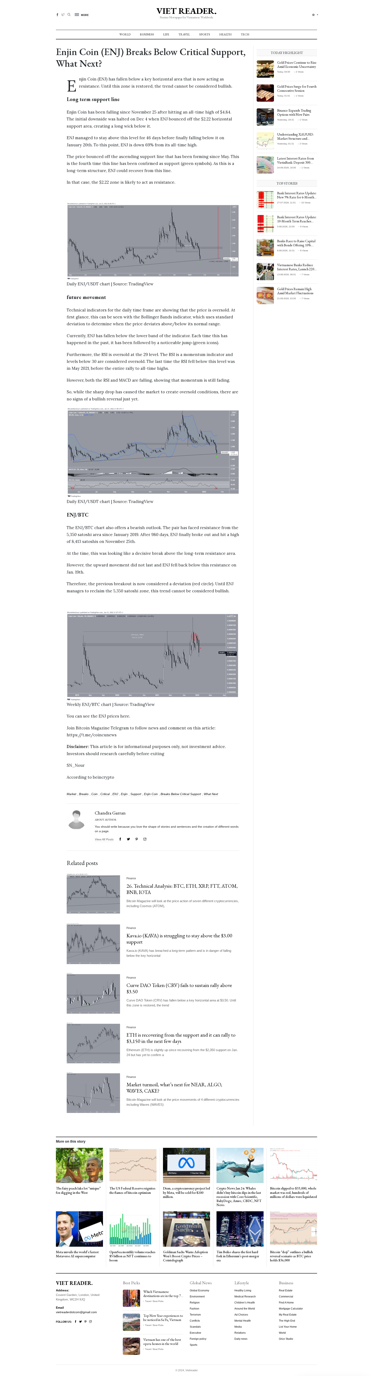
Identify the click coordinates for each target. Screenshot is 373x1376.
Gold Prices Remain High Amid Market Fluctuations (295, 291)
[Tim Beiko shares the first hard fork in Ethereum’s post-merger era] (240, 1228)
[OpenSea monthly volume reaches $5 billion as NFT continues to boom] (132, 1228)
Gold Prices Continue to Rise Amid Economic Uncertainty (296, 64)
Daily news (240, 1338)
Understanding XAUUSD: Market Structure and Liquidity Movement (295, 138)
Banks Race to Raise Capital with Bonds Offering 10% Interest (296, 245)
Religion (195, 1302)
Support (135, 794)
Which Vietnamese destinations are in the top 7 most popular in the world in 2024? (162, 1297)
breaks (84, 794)
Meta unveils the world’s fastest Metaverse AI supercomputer (77, 1254)
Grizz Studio (286, 1338)
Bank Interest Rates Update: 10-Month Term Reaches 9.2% (296, 221)
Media (238, 1326)
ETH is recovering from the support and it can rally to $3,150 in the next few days (180, 1037)
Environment (197, 1296)
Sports (204, 34)
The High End (287, 1320)
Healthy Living (242, 1290)
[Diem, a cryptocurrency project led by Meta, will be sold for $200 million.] (186, 1165)
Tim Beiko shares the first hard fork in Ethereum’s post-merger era (238, 1256)
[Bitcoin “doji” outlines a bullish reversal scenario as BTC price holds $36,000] (293, 1228)
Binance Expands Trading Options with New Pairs (294, 112)
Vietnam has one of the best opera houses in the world (162, 1341)
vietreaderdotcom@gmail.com (76, 1312)
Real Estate (285, 1290)
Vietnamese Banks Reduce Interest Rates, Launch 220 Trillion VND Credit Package (297, 269)
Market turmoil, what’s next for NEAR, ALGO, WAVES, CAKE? (174, 1087)
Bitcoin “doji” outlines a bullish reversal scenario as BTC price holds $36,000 (291, 1256)
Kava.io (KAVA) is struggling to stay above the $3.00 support (179, 938)
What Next (211, 794)
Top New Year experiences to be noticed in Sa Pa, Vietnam (163, 1317)
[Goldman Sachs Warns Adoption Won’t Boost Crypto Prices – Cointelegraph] (186, 1228)
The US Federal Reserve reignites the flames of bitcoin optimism (132, 1190)
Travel (184, 34)
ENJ (115, 794)
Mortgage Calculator (291, 1308)
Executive (195, 1332)
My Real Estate (288, 1314)
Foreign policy (198, 1338)
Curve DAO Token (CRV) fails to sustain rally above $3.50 (179, 988)
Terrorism (195, 1314)
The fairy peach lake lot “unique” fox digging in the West (78, 1190)
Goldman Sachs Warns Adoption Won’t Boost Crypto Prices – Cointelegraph (185, 1256)
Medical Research (245, 1296)
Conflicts (195, 1320)
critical (105, 794)
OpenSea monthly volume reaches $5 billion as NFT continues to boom (132, 1256)
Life (166, 34)
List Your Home (288, 1326)
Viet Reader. (186, 10)
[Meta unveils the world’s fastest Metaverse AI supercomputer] (79, 1228)
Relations (240, 1332)
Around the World (244, 1308)
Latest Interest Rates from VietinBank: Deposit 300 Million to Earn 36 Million (295, 162)
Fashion (194, 1308)
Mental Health (242, 1320)
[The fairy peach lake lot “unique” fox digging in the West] (79, 1165)
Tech (245, 34)
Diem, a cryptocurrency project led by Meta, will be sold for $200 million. (186, 1192)
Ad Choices (241, 1314)
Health (225, 34)
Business (147, 34)
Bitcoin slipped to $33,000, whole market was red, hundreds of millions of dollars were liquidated (293, 1192)
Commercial (286, 1296)
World (125, 34)
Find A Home (286, 1302)
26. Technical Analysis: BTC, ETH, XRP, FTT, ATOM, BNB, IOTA (182, 889)
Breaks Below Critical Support (181, 794)
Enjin (124, 794)
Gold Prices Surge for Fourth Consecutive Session (296, 88)
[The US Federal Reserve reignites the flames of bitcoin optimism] (132, 1165)
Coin (94, 794)
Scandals (195, 1326)
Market (71, 794)
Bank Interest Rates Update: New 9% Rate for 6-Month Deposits (296, 197)
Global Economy (199, 1290)
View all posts (104, 839)
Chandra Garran (110, 813)
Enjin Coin (151, 794)
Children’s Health (244, 1302)
